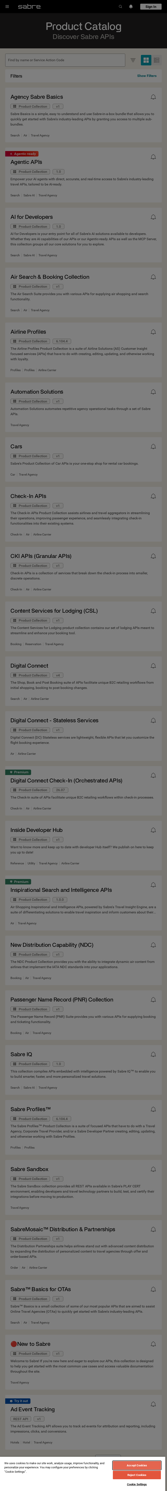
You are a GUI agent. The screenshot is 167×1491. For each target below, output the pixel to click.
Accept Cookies (137, 1465)
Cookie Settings (137, 1484)
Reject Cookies (137, 1475)
